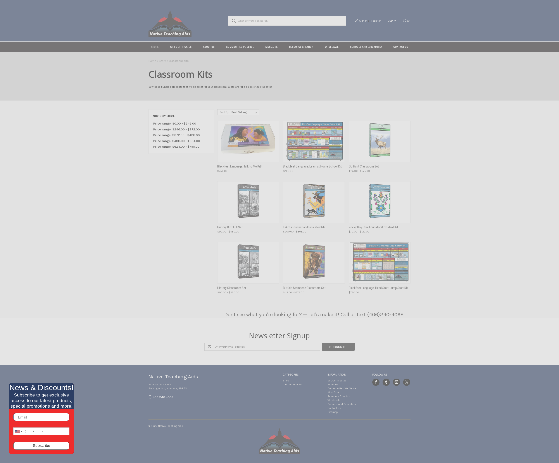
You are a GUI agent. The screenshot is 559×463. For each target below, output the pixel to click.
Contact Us (400, 46)
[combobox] (19, 431)
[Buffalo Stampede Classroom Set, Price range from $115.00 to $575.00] (314, 263)
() (408, 20)
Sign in (363, 20)
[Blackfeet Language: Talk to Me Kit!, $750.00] (248, 141)
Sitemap (333, 411)
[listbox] (245, 112)
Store (155, 46)
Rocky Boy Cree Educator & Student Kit (373, 227)
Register (376, 20)
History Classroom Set (231, 288)
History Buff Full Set (230, 227)
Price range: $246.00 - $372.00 (176, 129)
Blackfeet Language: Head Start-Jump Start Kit (378, 288)
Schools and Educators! (366, 46)
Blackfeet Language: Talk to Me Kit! (239, 166)
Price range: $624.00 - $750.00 (176, 147)
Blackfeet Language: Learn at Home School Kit (312, 166)
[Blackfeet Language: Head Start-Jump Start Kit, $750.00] (380, 263)
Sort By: (224, 112)
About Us (208, 46)
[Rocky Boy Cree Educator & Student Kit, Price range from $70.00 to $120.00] (380, 202)
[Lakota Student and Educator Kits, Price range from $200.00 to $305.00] (314, 202)
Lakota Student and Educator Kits (304, 227)
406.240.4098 (163, 397)
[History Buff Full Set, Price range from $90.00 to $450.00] (248, 202)
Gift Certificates (181, 46)
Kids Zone (271, 46)
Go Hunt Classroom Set (364, 166)
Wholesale (331, 46)
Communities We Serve (240, 46)
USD (390, 20)
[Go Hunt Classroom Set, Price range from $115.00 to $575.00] (380, 141)
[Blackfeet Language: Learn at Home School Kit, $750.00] (314, 141)
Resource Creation (301, 46)
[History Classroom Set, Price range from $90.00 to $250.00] (248, 263)
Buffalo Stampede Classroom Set (304, 288)
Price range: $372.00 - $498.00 (176, 135)
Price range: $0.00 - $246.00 (174, 123)
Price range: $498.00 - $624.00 (176, 141)
